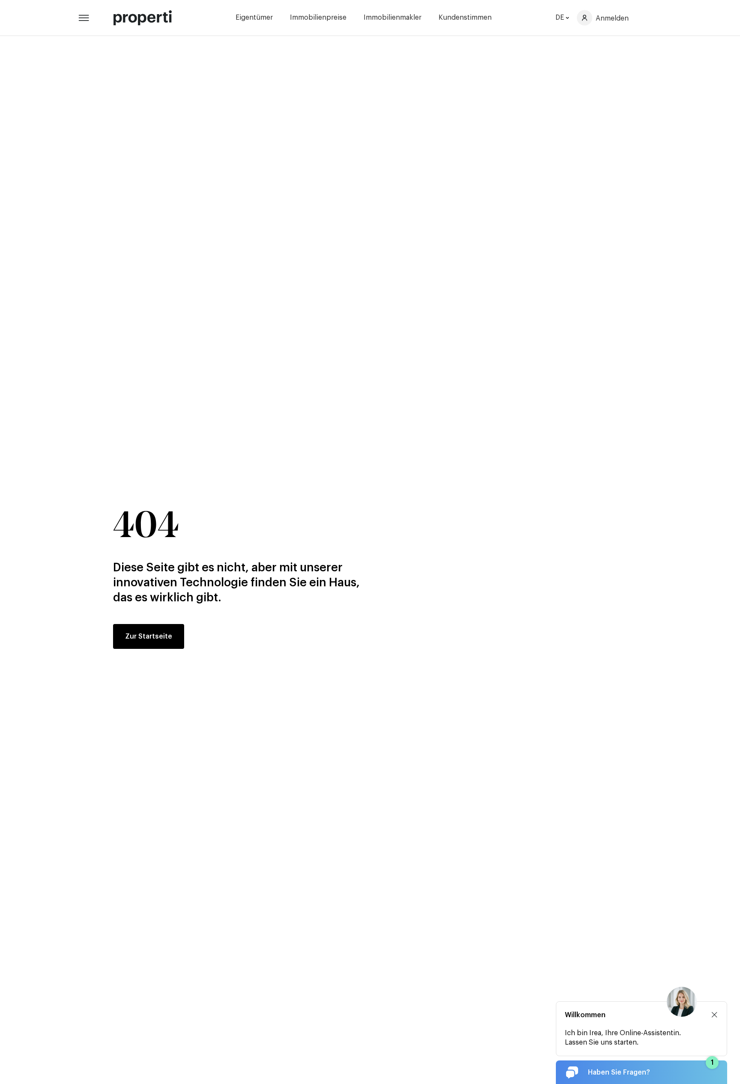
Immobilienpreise (318, 17)
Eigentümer (254, 17)
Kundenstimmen (465, 17)
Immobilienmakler (392, 17)
